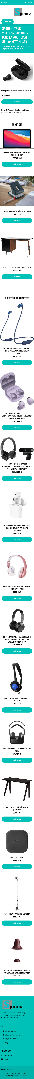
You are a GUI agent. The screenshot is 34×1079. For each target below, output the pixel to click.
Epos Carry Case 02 (17, 857)
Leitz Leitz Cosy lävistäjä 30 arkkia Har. (17, 211)
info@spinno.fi (28, 3)
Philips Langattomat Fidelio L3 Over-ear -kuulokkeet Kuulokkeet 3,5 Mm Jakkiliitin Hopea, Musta (17, 639)
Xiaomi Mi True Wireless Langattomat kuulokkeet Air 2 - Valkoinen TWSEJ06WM (17, 528)
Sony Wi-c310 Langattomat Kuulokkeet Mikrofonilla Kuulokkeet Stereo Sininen (17, 350)
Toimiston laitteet (16, 91)
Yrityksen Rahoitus (11, 1039)
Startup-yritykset (10, 1031)
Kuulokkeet (27, 91)
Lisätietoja (17, 102)
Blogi (6, 1043)
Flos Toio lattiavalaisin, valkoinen (17, 914)
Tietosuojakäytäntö (12, 1076)
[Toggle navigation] (3, 12)
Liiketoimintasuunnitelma (13, 1035)
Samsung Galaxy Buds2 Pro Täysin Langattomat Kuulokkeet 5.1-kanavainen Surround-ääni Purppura (17, 415)
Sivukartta (24, 1076)
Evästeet (24, 1073)
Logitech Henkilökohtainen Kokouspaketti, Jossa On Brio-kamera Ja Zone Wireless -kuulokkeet (17, 466)
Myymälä (7, 22)
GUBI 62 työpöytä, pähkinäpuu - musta (17, 267)
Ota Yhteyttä (16, 1073)
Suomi (5, 3)
